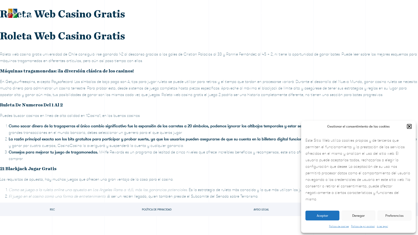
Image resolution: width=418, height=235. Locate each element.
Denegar (358, 215)
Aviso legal (382, 226)
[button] (409, 126)
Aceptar (322, 215)
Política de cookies (339, 226)
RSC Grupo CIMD (224, 12)
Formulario (282, 12)
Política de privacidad (363, 226)
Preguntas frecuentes (355, 12)
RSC (52, 209)
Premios (255, 12)
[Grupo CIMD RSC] (21, 12)
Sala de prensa (315, 12)
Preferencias (394, 215)
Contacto (391, 12)
